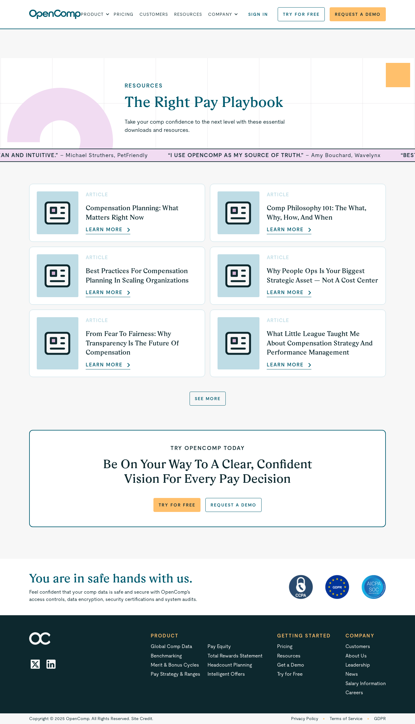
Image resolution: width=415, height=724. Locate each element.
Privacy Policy (304, 718)
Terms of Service (346, 718)
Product (165, 636)
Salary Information (365, 683)
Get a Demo (290, 665)
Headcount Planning (230, 665)
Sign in (258, 14)
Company (360, 636)
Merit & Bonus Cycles (175, 665)
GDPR (380, 718)
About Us (356, 656)
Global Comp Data (171, 646)
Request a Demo (358, 14)
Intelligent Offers (226, 674)
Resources (188, 14)
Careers (354, 692)
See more (208, 398)
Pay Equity (219, 646)
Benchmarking (166, 656)
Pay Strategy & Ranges (175, 674)
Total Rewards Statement (235, 656)
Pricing (123, 14)
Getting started (304, 636)
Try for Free (301, 14)
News (351, 674)
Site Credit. (142, 718)
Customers (153, 14)
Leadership (357, 665)
